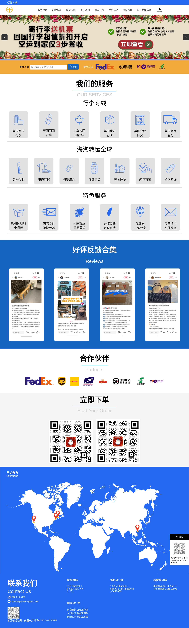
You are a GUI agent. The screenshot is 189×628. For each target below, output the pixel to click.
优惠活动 (113, 10)
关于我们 (85, 10)
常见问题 (71, 10)
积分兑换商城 (144, 10)
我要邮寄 (42, 10)
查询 (74, 67)
